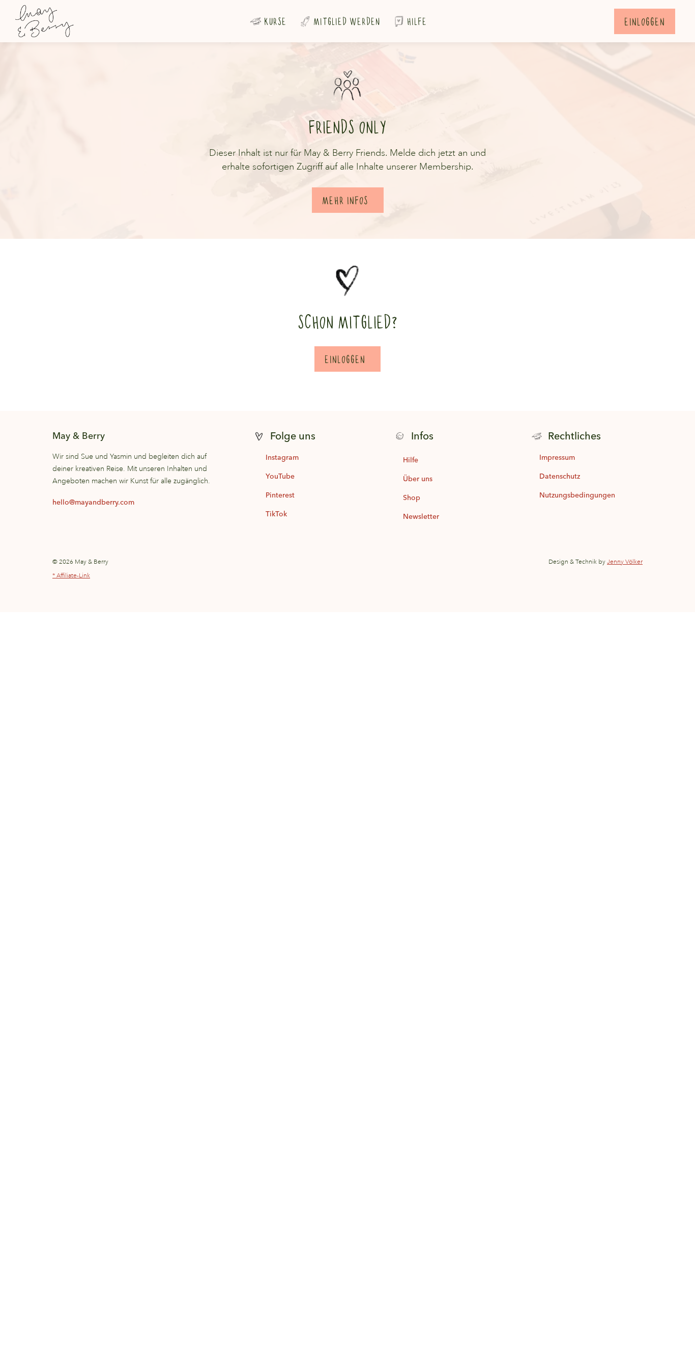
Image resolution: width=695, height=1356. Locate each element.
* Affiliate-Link (71, 575)
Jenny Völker (625, 562)
